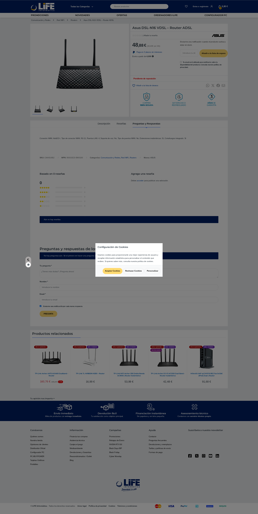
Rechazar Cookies (133, 271)
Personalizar (152, 271)
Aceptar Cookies (112, 271)
